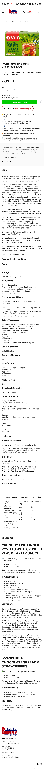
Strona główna (6, 22)
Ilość (3, 87)
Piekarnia (15, 22)
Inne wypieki (24, 22)
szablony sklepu (23, 768)
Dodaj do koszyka (20, 102)
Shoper (39, 768)
